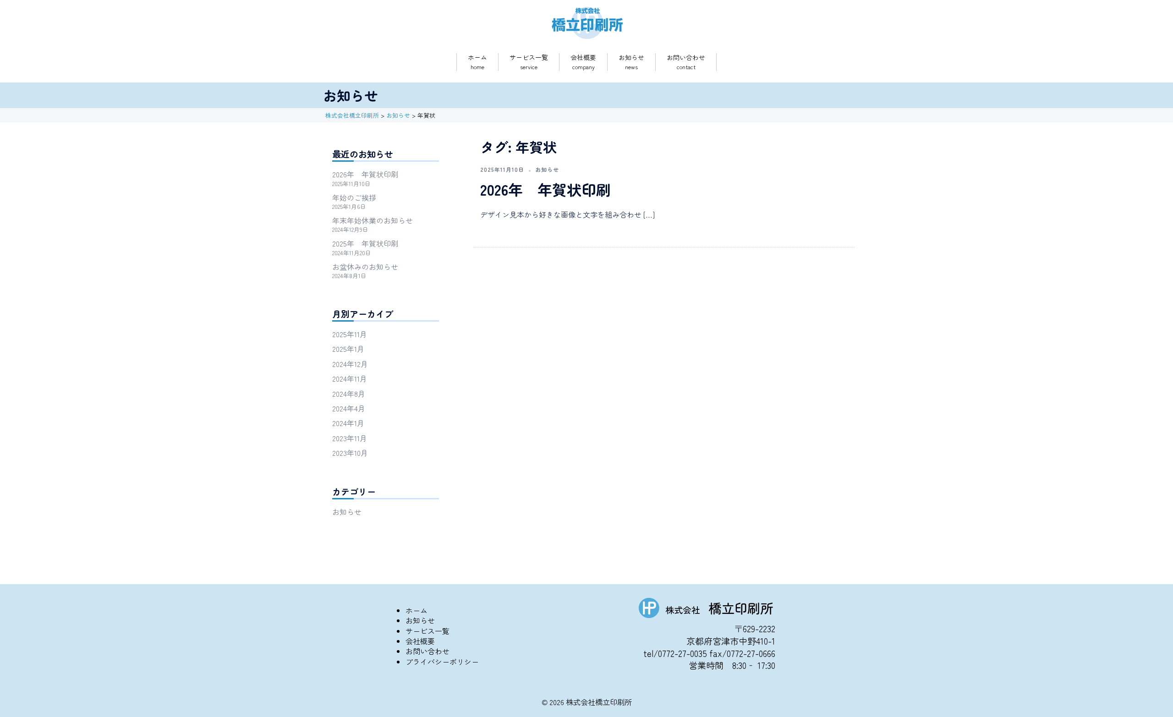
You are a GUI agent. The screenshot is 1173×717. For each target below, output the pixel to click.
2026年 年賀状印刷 (545, 189)
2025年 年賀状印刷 (365, 243)
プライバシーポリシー (442, 661)
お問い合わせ (686, 57)
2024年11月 (349, 378)
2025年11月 (349, 333)
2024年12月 (350, 363)
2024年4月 (348, 408)
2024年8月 (348, 393)
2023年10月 (350, 452)
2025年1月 (348, 348)
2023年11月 (349, 437)
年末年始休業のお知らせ (372, 220)
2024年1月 (348, 422)
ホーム (477, 57)
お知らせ (631, 57)
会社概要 (583, 57)
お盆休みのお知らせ (365, 266)
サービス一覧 (529, 57)
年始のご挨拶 (354, 197)
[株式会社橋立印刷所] (586, 21)
